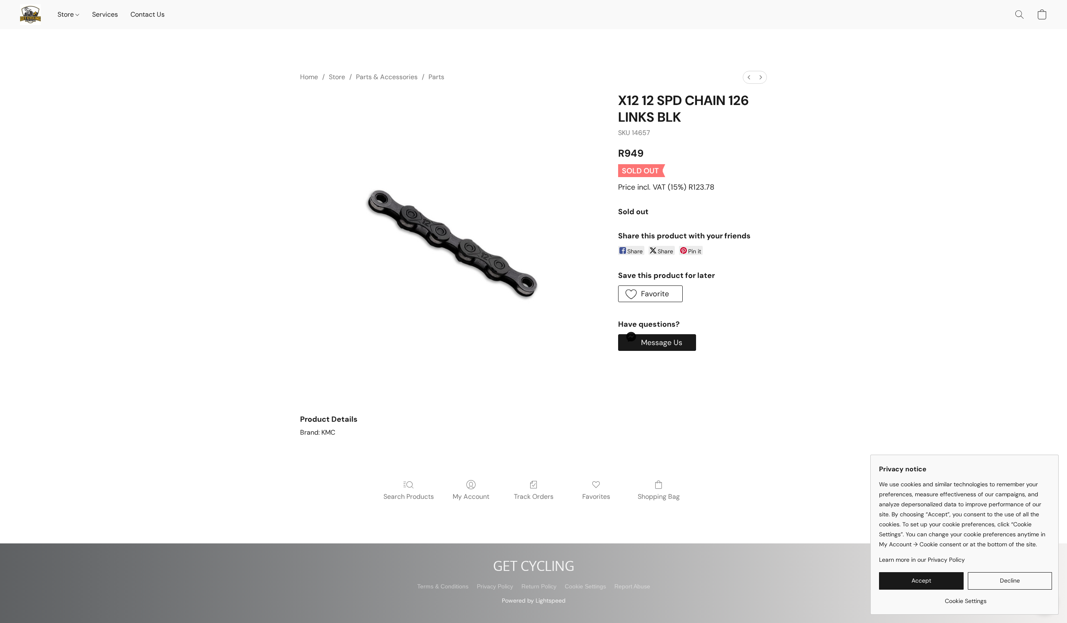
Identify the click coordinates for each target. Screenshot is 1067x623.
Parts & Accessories (387, 77)
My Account (471, 496)
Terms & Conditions (442, 586)
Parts (436, 77)
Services (105, 14)
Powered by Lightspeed (534, 600)
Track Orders (534, 496)
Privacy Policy (495, 586)
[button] (30, 14)
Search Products (408, 496)
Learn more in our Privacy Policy (922, 559)
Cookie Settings (585, 586)
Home (309, 77)
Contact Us (147, 14)
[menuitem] (749, 77)
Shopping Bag (659, 496)
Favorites (596, 496)
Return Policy (538, 586)
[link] (965, 598)
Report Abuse (632, 586)
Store (66, 14)
